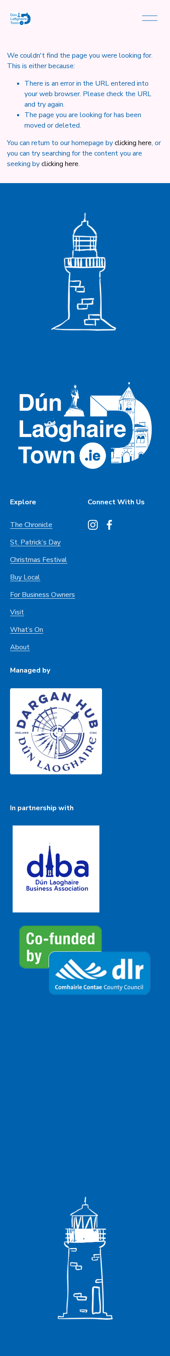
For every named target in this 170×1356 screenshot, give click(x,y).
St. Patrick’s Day (35, 542)
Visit (17, 612)
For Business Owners (42, 595)
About (20, 647)
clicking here (133, 143)
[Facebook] (109, 525)
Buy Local (25, 577)
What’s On (26, 630)
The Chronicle (31, 525)
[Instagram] (93, 525)
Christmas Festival (38, 560)
